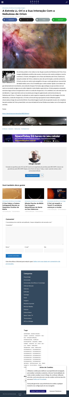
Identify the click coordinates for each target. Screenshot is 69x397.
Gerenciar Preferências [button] (55, 391)
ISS (35, 343)
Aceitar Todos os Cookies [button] (38, 391)
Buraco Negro (35, 333)
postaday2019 (37, 355)
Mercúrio (34, 345)
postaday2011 (28, 349)
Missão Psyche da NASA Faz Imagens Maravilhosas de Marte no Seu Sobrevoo (34, 206)
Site (45, 247)
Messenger (27, 347)
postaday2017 (37, 353)
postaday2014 (37, 351)
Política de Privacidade (39, 379)
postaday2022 (28, 359)
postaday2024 (28, 361)
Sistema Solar (34, 363)
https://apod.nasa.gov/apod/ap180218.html (15, 113)
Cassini (26, 335)
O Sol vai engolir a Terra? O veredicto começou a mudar (54, 205)
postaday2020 (28, 357)
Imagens (23, 8)
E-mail (27, 247)
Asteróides (27, 333)
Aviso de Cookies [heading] (46, 367)
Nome (8, 247)
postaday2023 (37, 359)
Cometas (31, 335)
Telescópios (33, 365)
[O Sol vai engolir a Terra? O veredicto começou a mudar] (57, 193)
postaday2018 (25, 129)
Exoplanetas (27, 341)
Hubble (26, 343)
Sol (40, 363)
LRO (43, 343)
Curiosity (37, 335)
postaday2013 (28, 351)
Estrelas (4, 129)
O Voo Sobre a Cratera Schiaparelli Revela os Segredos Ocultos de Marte (10, 206)
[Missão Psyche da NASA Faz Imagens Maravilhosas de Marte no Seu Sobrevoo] (34, 193)
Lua (25, 345)
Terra (39, 365)
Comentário (9, 225)
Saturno (26, 363)
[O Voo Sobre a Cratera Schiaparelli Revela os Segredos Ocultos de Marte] (12, 193)
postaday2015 (28, 353)
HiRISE (40, 341)
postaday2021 (37, 357)
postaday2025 (37, 361)
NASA (32, 347)
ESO (25, 337)
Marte (29, 345)
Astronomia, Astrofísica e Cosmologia (11, 8)
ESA (42, 335)
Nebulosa (17, 129)
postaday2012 (37, 349)
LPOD (39, 343)
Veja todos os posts (32, 175)
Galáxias (34, 341)
